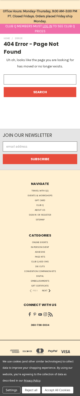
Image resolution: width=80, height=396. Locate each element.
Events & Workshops (40, 195)
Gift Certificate (40, 285)
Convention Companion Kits (40, 271)
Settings (11, 390)
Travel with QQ (40, 190)
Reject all (31, 390)
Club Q (40, 205)
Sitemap (40, 219)
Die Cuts (40, 266)
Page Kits (40, 256)
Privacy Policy (32, 380)
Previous (6, 392)
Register (46, 215)
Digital (40, 276)
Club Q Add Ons (40, 261)
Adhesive (40, 252)
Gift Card (40, 200)
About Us (40, 210)
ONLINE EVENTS (40, 242)
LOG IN (47, 26)
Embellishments (40, 281)
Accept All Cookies (57, 390)
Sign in (33, 215)
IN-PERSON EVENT (40, 247)
